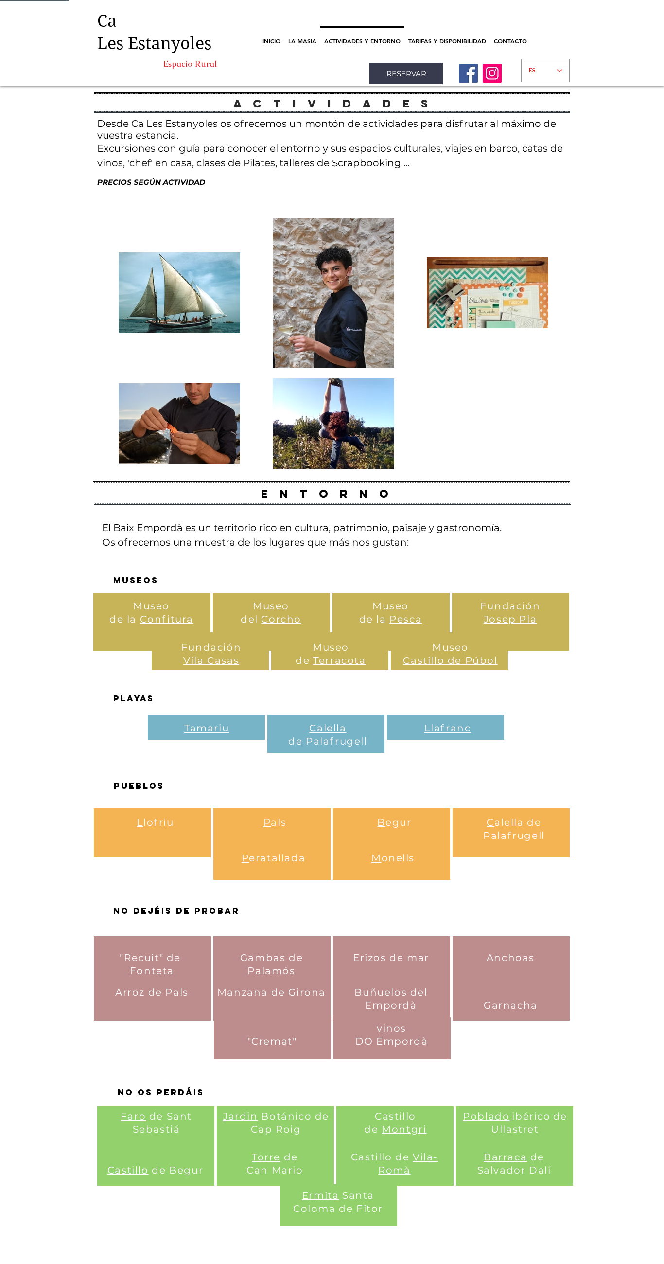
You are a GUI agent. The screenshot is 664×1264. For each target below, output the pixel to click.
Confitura (166, 619)
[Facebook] (468, 73)
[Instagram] (492, 73)
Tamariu (206, 728)
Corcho (281, 619)
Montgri (404, 1129)
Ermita (320, 1195)
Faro (133, 1116)
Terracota (339, 660)
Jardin (240, 1116)
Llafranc (447, 728)
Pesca (405, 619)
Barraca (505, 1157)
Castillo (128, 1170)
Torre (266, 1157)
